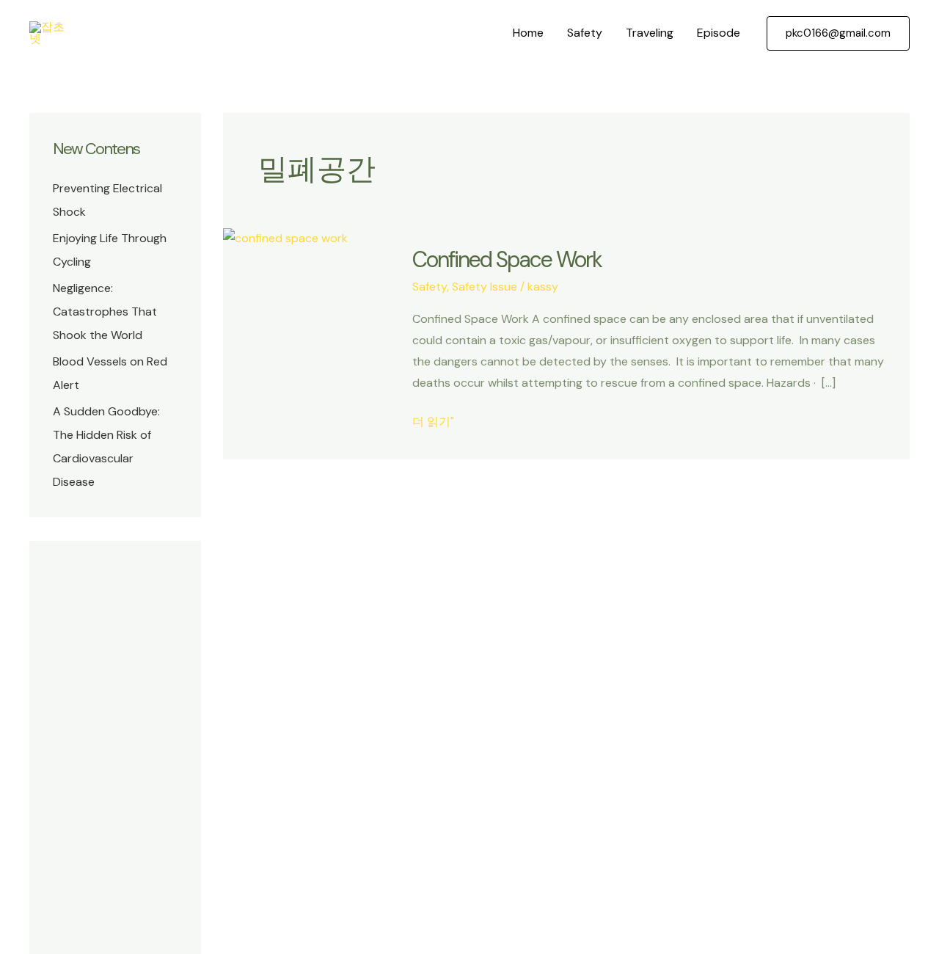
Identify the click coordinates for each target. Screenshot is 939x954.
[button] (838, 33)
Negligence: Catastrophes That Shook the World (105, 311)
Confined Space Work (507, 259)
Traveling (649, 32)
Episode (718, 32)
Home (528, 32)
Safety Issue (484, 286)
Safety (584, 32)
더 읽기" (433, 423)
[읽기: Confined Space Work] (285, 237)
